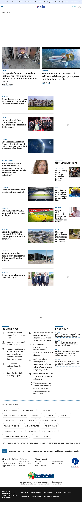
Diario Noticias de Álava (8, 463)
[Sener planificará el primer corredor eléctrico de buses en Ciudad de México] (40, 257)
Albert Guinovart (27, 421)
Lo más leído (10, 329)
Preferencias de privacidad (51, 496)
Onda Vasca (22, 465)
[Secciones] (2, 6)
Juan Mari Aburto (32, 426)
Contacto (12, 451)
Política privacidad (35, 492)
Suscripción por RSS (57, 463)
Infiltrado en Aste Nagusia (15, 415)
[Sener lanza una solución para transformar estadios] (40, 194)
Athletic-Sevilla (10, 410)
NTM (43, 82)
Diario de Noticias (24, 461)
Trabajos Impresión (57, 461)
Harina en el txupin (48, 421)
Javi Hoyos (50, 415)
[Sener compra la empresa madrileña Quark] (40, 279)
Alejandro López (7, 84)
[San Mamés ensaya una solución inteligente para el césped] (40, 215)
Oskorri (32, 431)
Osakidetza (64, 415)
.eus (4, 451)
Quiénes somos (24, 451)
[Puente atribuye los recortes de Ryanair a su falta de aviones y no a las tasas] (74, 216)
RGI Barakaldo (51, 426)
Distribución (37, 461)
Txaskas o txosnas (11, 426)
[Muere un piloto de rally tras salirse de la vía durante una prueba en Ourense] (74, 237)
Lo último (61, 329)
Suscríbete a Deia (72, 451)
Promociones (37, 451)
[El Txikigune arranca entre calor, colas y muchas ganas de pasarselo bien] (74, 195)
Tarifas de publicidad (40, 465)
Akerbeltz (36, 415)
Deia (3, 461)
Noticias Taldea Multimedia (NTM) (9, 466)
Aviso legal (24, 492)
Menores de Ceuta (49, 431)
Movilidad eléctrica (42, 436)
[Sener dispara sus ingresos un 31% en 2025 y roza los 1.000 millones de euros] (40, 103)
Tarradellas (9, 421)
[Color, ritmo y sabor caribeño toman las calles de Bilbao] (74, 175)
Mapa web (37, 463)
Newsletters (48, 451)
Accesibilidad (25, 496)
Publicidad (59, 451)
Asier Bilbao (28, 410)
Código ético (67, 492)
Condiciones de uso (48, 492)
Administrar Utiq (36, 496)
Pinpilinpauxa (44, 410)
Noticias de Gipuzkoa (25, 463)
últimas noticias (66, 162)
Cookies (58, 492)
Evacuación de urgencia (13, 431)
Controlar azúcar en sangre (16, 436)
